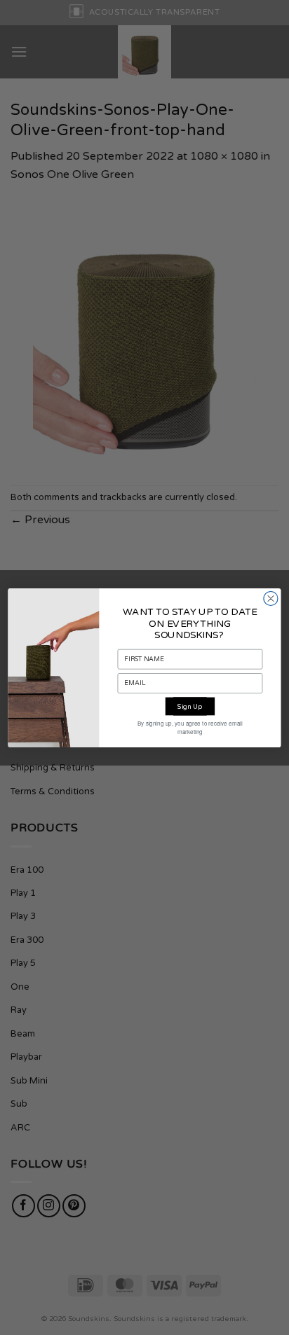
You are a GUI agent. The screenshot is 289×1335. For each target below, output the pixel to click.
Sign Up (189, 706)
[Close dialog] (271, 598)
